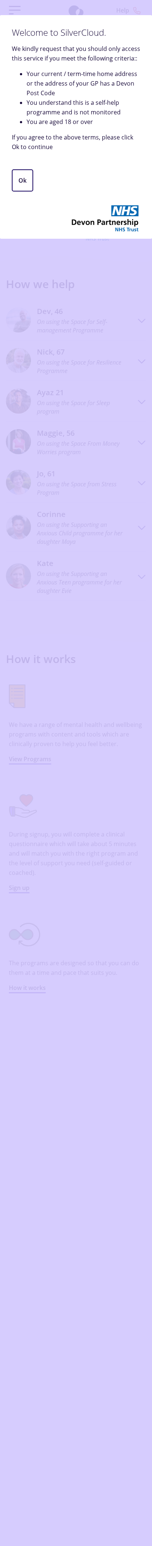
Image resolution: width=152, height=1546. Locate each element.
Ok (22, 180)
